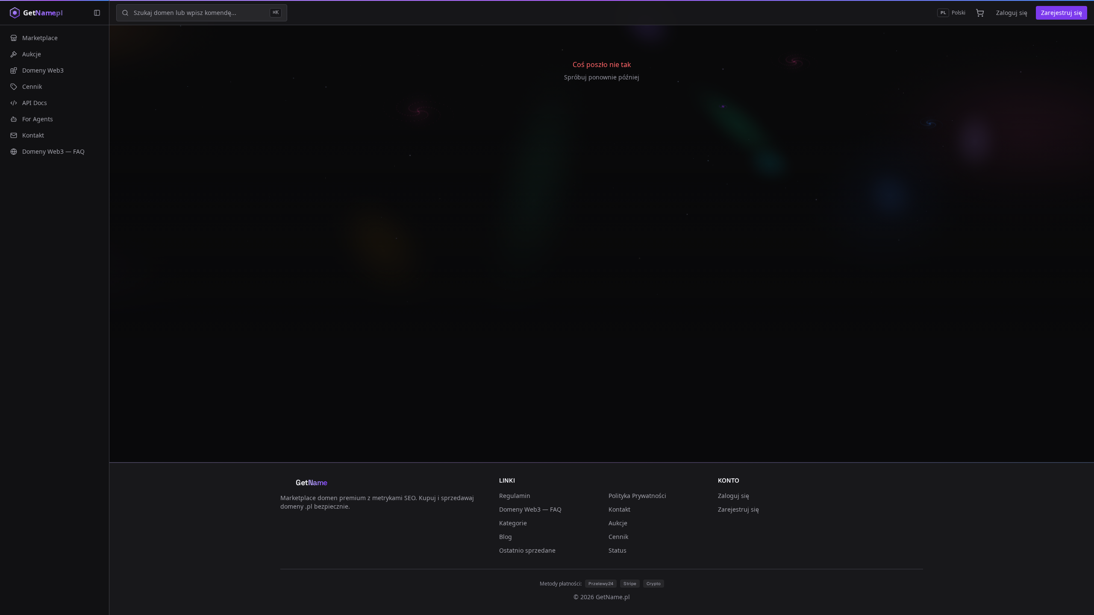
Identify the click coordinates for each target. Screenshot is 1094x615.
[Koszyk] (980, 12)
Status (617, 550)
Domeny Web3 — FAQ (530, 509)
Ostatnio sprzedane (527, 550)
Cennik (618, 537)
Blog (505, 537)
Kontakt (619, 509)
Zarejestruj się (1061, 13)
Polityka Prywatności (637, 496)
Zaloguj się (1011, 13)
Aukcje (618, 523)
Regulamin (514, 496)
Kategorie (513, 523)
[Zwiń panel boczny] (97, 13)
